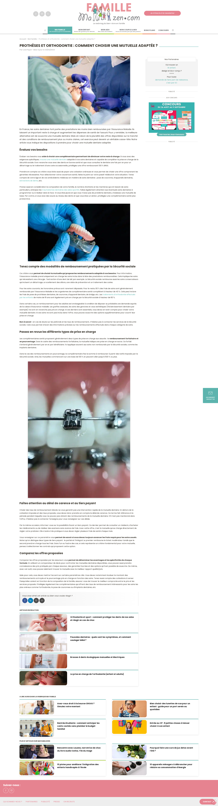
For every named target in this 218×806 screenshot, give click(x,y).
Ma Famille (32, 39)
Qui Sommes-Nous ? (12, 801)
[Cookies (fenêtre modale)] (214, 802)
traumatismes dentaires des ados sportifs (60, 190)
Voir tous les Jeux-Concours (171, 134)
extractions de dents (29, 180)
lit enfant (172, 67)
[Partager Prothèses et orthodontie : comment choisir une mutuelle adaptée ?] (24, 600)
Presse (56, 801)
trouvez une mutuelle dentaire (53, 159)
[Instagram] (42, 13)
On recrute (69, 801)
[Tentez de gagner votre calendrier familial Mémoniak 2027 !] (171, 117)
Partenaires (31, 801)
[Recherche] (48, 13)
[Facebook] (35, 13)
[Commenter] (36, 600)
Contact (207, 802)
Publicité (45, 801)
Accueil (23, 39)
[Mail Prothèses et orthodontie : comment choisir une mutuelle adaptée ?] (42, 600)
